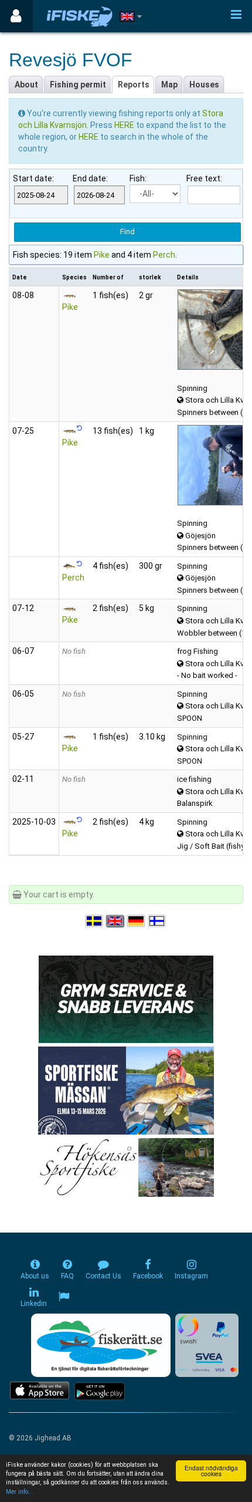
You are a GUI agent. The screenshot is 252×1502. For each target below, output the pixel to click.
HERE (125, 125)
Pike (102, 254)
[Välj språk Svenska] (94, 921)
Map (169, 84)
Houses (204, 84)
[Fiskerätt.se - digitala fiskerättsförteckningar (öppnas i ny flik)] (101, 1345)
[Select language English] (115, 921)
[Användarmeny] (16, 16)
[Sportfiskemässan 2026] (126, 1089)
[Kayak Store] (126, 998)
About (26, 84)
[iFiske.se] (80, 16)
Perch (164, 254)
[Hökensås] (126, 1166)
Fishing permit (78, 84)
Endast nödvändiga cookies (211, 1470)
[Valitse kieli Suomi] (157, 921)
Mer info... (19, 1492)
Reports (133, 84)
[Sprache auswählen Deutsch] (136, 921)
